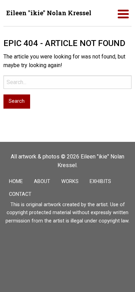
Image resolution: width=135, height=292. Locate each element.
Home (16, 181)
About (42, 181)
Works (70, 181)
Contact (20, 194)
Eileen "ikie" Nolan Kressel (48, 13)
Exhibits (100, 181)
